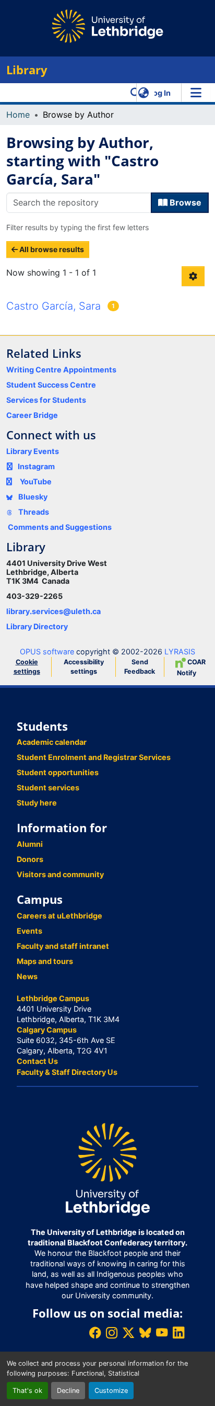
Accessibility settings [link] (84, 666)
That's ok (27, 1390)
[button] (135, 92)
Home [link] (18, 114)
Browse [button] (184, 202)
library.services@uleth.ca (53, 611)
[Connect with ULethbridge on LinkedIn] (178, 1332)
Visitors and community (60, 874)
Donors (30, 859)
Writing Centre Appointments (61, 369)
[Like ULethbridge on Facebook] (95, 1332)
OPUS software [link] (47, 651)
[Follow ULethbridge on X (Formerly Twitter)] (128, 1332)
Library (26, 69)
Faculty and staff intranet (63, 946)
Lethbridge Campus (53, 998)
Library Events (32, 451)
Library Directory (37, 626)
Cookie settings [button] (27, 666)
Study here (37, 802)
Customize (111, 1390)
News (27, 976)
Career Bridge (32, 415)
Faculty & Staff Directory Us (67, 1072)
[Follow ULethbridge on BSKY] (145, 1332)
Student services (48, 787)
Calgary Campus (47, 1029)
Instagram (36, 466)
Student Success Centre (51, 384)
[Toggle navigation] (195, 92)
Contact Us (37, 1061)
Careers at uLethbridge (59, 915)
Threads (33, 511)
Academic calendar (52, 742)
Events (29, 930)
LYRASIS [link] (179, 651)
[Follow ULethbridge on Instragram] (111, 1332)
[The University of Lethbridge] (107, 1168)
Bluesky (32, 496)
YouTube (36, 481)
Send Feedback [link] (139, 666)
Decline (68, 1390)
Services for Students (46, 399)
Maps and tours (45, 961)
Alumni (30, 844)
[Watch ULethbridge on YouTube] (161, 1332)
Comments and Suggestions (60, 527)
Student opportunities (58, 772)
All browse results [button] (51, 249)
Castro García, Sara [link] (53, 306)
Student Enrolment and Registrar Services (94, 757)
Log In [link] (160, 92)
